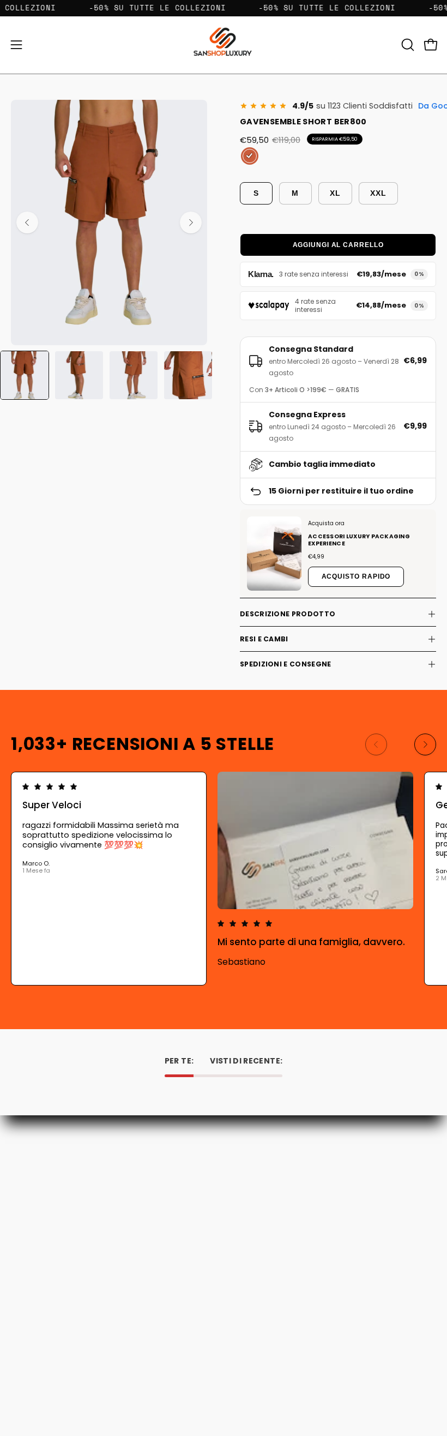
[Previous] (27, 222)
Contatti (250, 1158)
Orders (23, 1319)
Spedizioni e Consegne (285, 664)
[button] (406, 44)
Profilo (22, 1335)
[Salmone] (249, 156)
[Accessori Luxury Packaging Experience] (274, 553)
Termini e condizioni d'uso (281, 1204)
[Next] (191, 222)
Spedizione (254, 1189)
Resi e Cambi (264, 639)
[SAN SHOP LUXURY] (223, 45)
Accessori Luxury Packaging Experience (359, 540)
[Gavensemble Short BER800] (24, 375)
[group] (223, 879)
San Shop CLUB (261, 1220)
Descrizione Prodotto (287, 613)
